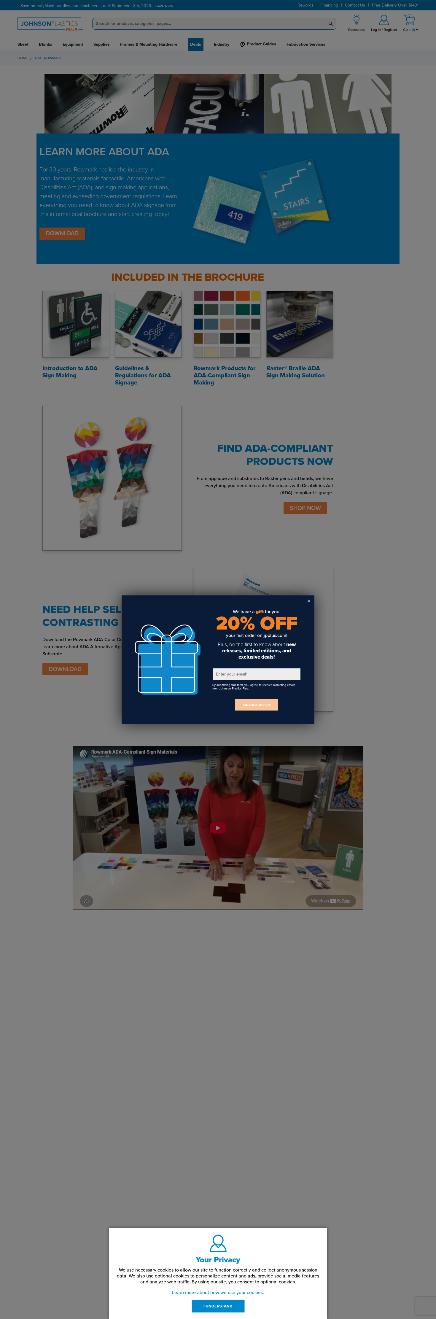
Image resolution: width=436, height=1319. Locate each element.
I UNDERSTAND (218, 1306)
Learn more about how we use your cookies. (218, 1293)
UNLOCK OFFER (256, 705)
